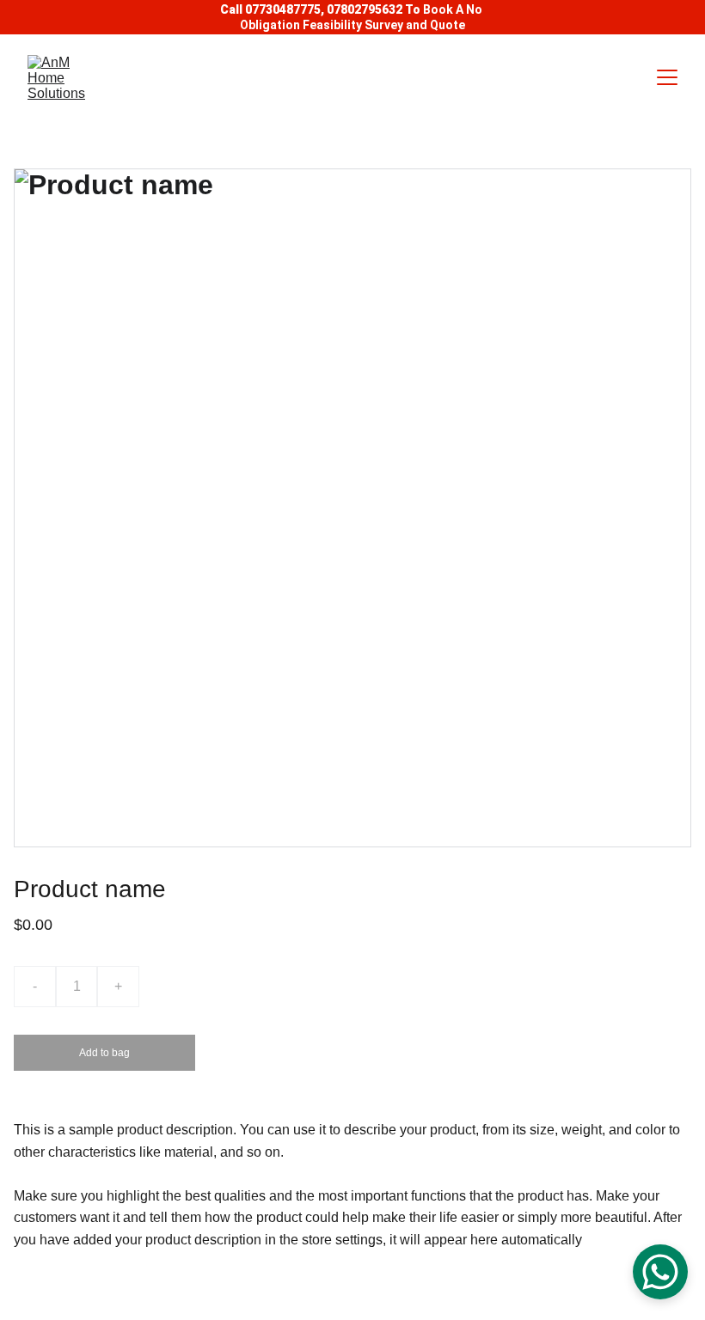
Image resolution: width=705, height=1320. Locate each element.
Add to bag (104, 1053)
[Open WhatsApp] (660, 1271)
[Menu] (667, 77)
